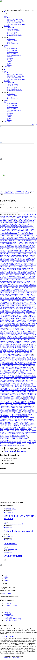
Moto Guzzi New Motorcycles (16, 24)
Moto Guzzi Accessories (14, 55)
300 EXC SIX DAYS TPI (15, 284)
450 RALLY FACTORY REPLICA (25, 320)
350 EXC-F (8, 292)
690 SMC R (8, 356)
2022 (15, 255)
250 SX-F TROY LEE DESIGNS (25, 278)
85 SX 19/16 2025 (12, 380)
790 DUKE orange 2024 (28, 373)
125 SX (30, 219)
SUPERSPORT (14, 437)
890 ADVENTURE (24, 380)
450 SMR (31, 323)
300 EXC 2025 (20, 279)
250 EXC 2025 (13, 256)
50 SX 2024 (32, 334)
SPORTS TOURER (6, 430)
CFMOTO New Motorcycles (15, 21)
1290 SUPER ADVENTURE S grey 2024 (12, 234)
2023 (19, 255)
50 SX (9, 334)
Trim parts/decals (19, 193)
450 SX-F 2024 (29, 326)
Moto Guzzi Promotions (14, 34)
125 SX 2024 (22, 221)
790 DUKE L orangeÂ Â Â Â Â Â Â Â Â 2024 (12, 372)
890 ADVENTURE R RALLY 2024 (15, 390)
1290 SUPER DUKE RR (22, 248)
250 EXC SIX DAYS (25, 256)
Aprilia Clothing (11, 53)
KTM (13, 412)
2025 (26, 255)
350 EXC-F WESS (13, 300)
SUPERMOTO (4, 433)
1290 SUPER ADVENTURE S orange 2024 (16, 234)
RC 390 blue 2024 (14, 427)
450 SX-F (32, 325)
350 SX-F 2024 (18, 302)
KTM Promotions (12, 32)
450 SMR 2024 (14, 325)
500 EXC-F (3, 343)
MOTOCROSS (28, 414)
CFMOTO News (12, 40)
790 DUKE (7, 365)
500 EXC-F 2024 (5, 344)
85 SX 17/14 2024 (9, 377)
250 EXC (31, 255)
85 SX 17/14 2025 (20, 377)
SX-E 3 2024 (23, 440)
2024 (23, 255)
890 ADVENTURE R (23, 385)
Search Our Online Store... (12, 10)
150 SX (8, 253)
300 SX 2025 (30, 291)
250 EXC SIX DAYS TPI (17, 260)
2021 (12, 255)
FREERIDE (8, 403)
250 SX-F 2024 (14, 274)
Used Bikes (7, 26)
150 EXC (30, 250)
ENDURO (24, 399)
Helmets (9, 56)
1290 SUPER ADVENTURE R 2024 (16, 226)
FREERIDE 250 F (13, 404)
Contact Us (7, 66)
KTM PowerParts (12, 48)
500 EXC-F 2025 (16, 344)
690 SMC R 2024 (5, 357)
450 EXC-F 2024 (10, 315)
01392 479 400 (7, 593)
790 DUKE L (10, 369)
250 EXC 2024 (4, 256)
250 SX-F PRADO (9, 278)
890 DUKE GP (24, 391)
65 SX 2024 (10, 351)
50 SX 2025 (3, 336)
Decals (27, 193)
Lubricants (10, 58)
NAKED (31, 417)
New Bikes (7, 17)
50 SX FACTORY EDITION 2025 (20, 339)
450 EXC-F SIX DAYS (22, 315)
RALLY (31, 421)
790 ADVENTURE (16, 357)
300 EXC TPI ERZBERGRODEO (17, 288)
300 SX (15, 291)
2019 (5, 255)
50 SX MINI (7, 341)
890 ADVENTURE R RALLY (14, 388)
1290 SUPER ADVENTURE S (16, 229)
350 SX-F (22, 300)
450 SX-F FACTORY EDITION (16, 330)
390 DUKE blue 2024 (18, 312)
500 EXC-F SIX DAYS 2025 (12, 349)
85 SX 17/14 (3, 375)
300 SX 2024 (21, 291)
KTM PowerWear (12, 50)
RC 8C (12, 429)
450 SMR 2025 (24, 325)
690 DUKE (25, 351)
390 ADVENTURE (15, 304)
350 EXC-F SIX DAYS (13, 295)
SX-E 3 (12, 440)
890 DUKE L (25, 393)
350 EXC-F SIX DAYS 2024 (15, 299)
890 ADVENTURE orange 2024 (16, 384)
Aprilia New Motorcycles (14, 19)
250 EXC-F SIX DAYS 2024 (15, 269)
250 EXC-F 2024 (28, 265)
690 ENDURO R (13, 352)
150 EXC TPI (20, 252)
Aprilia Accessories (12, 52)
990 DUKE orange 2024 (11, 398)
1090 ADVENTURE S (6, 216)
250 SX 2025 (9, 273)
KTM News (10, 42)
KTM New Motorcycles (14, 22)
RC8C (29, 429)
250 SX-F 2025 (24, 274)
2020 (8, 255)
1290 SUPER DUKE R (14, 240)
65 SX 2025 (18, 351)
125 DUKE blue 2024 (6, 219)
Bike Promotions (8, 27)
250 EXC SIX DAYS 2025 (22, 258)
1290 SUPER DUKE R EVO (22, 245)
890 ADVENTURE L (10, 383)
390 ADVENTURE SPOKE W (15, 306)
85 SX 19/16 (30, 377)
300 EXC (2, 279)
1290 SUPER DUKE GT (25, 235)
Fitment (9, 65)
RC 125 (23, 422)
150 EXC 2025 (11, 252)
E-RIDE (25, 398)
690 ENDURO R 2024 (25, 354)
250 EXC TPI (27, 261)
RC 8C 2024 (23, 429)
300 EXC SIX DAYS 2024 (18, 282)
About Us (6, 16)
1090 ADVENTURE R (29, 214)
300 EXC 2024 (10, 279)
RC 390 (7, 425)
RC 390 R (6, 429)
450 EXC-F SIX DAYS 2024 (22, 318)
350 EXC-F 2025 (13, 294)
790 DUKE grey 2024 (26, 367)
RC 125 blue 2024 (27, 424)
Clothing (9, 60)
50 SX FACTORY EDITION (16, 336)
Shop (5, 47)
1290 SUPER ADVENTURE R (9, 222)
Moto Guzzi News (12, 43)
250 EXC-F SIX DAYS (15, 266)
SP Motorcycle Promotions (14, 35)
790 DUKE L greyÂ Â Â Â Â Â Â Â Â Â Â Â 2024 (19, 370)
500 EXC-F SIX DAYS (28, 344)
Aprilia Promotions (12, 29)
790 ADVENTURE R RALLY (10, 364)
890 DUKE (30, 390)
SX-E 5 (30, 440)
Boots (9, 63)
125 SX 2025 (30, 221)
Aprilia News (11, 39)
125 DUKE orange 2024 (20, 219)
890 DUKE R (6, 395)
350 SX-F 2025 (28, 302)
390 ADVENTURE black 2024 (19, 305)
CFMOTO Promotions (13, 30)
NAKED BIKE (28, 419)
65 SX (23, 349)
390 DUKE (30, 308)
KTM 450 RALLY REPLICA (24, 412)
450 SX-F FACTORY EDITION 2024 (17, 332)
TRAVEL (6, 443)
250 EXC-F (27, 263)
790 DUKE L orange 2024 (7, 372)
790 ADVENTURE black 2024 (9, 360)
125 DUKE (17, 216)
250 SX (10, 271)
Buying (6, 45)
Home (2, 191)
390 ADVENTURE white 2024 (17, 308)
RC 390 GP (24, 427)
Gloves (9, 61)
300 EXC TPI (10, 287)
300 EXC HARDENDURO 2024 (22, 281)
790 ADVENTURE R (25, 360)
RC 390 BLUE (30, 425)
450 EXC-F (7, 313)
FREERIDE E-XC (5, 408)
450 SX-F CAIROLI (13, 328)
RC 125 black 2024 (16, 424)
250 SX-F (17, 273)
